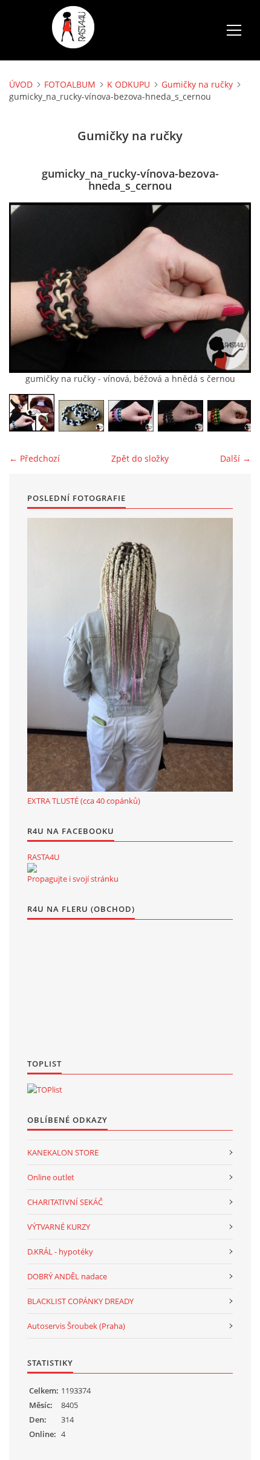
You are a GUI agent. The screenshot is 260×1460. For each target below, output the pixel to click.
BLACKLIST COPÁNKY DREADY (80, 1301)
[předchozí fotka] (28, 287)
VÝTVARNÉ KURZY (58, 1226)
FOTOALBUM (70, 84)
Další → (235, 458)
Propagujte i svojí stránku (73, 878)
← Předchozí (34, 458)
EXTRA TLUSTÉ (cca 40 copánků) (83, 800)
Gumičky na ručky (197, 84)
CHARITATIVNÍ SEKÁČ (65, 1202)
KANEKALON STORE (63, 1152)
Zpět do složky (140, 458)
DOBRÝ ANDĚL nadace (67, 1276)
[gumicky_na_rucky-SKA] (81, 415)
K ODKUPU (128, 84)
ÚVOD (21, 84)
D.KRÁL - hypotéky (60, 1251)
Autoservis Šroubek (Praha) (76, 1325)
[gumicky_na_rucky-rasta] (230, 415)
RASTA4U (43, 856)
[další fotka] (231, 287)
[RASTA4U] (32, 868)
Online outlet (50, 1177)
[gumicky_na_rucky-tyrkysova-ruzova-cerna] (131, 415)
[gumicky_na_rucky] (31, 412)
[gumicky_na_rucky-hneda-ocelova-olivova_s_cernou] (180, 415)
